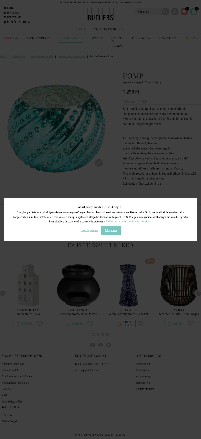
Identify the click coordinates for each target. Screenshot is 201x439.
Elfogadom (111, 230)
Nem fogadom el (89, 230)
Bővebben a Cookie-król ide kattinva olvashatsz (128, 221)
